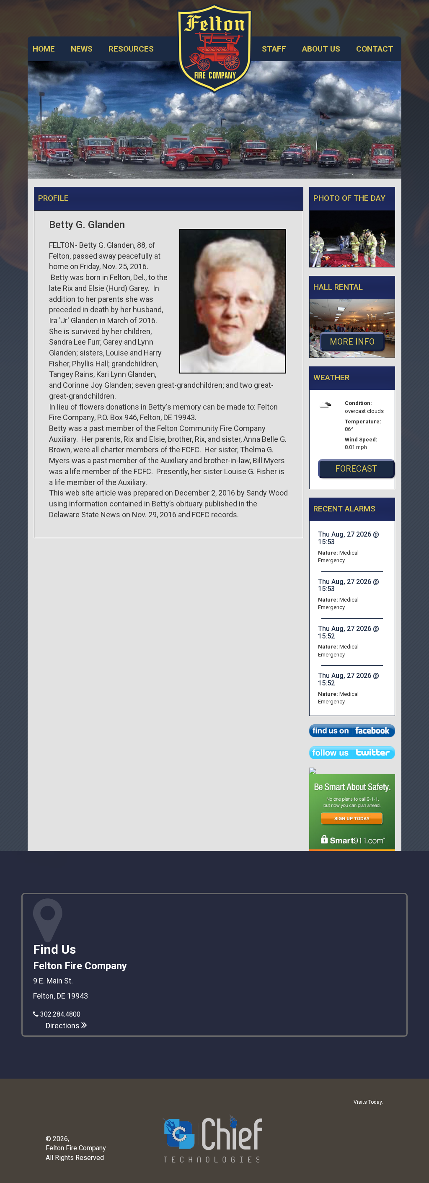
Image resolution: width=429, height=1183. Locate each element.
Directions (63, 1025)
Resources (131, 49)
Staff (274, 49)
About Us (321, 49)
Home (44, 49)
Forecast (356, 469)
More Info (352, 342)
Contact (374, 49)
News (82, 49)
